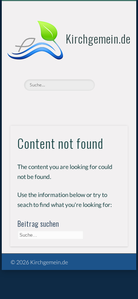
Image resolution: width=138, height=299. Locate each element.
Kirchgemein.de (98, 38)
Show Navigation (110, 63)
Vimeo (68, 102)
